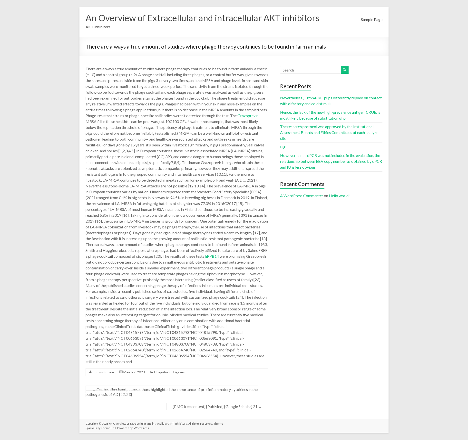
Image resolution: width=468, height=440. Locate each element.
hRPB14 (212, 256)
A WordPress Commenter (301, 195)
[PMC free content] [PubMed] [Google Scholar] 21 (217, 406)
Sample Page (371, 19)
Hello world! (339, 195)
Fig (282, 146)
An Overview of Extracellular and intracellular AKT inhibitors (203, 17)
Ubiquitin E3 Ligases (169, 372)
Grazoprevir (247, 115)
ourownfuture (103, 372)
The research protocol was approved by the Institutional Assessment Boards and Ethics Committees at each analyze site (329, 132)
